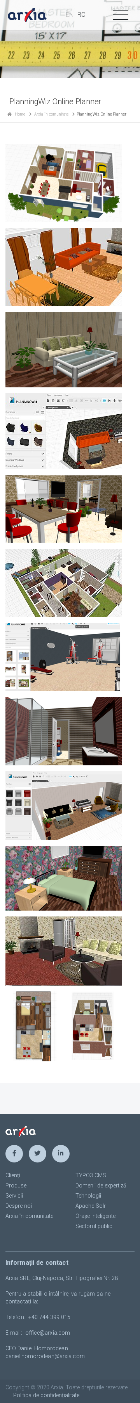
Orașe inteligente (95, 1216)
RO (81, 14)
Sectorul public (93, 1226)
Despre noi (18, 1206)
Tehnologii (88, 1196)
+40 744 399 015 (49, 1317)
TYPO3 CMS (90, 1175)
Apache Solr (90, 1206)
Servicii (14, 1196)
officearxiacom (47, 1333)
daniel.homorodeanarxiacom (45, 1356)
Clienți (12, 1175)
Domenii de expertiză (100, 1185)
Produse (15, 1185)
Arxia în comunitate (51, 114)
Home (20, 114)
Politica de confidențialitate (46, 1395)
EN (70, 14)
